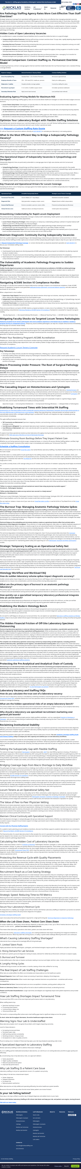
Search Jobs (36, 1115)
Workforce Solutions (27, 8)
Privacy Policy (76, 1159)
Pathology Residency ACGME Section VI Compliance (34, 310)
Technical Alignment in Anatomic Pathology (61, 918)
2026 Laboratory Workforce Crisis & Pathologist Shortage (26, 435)
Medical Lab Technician (22, 1127)
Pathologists (26, 752)
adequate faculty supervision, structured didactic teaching (47, 287)
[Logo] (12, 8)
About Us (45, 8)
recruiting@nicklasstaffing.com (24, 1145)
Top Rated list (27, 458)
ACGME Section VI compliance (19, 775)
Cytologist (72, 533)
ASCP (45, 752)
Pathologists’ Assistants (39, 1124)
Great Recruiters (26, 450)
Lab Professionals (37, 8)
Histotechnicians (71, 390)
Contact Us (61, 8)
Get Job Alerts (36, 1118)
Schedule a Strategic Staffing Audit (10, 915)
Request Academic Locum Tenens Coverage (18, 347)
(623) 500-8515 (37, 131)
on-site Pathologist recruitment (39, 687)
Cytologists (74, 394)
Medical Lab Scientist (21, 1130)
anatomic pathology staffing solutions (18, 660)
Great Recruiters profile (42, 501)
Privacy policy (58, 1166)
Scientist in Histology (52, 797)
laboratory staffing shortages (23, 933)
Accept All (75, 1166)
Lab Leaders (36, 1139)
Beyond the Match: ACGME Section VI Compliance (18, 831)
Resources (53, 8)
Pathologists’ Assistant (38, 797)
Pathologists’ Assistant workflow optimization (62, 540)
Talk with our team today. (8, 1102)
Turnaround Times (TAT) (7, 698)
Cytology (18, 1124)
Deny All (66, 1166)
